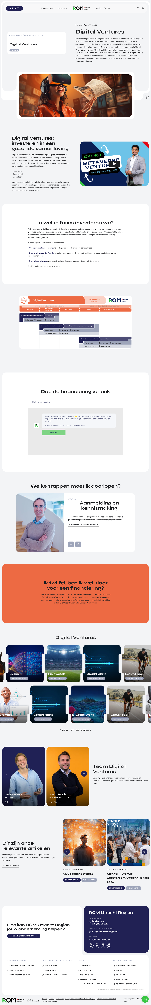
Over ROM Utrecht (126, 966)
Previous (6, 774)
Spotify (109, 945)
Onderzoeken (88, 979)
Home (79, 25)
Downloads (86, 975)
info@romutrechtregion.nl (105, 931)
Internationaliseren (56, 975)
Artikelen (85, 966)
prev (71, 544)
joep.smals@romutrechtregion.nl (50, 802)
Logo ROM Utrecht (81, 8)
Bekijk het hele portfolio (76, 730)
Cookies (44, 999)
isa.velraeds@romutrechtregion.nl (6, 802)
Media (98, 8)
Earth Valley (16, 970)
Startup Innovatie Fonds (41, 253)
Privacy (51, 999)
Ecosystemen (47, 8)
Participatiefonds (38, 261)
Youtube (103, 945)
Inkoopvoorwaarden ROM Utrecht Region (80, 999)
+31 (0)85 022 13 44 (101, 939)
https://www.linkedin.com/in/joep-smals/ (55, 802)
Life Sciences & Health (21, 966)
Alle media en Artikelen (93, 984)
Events (107, 8)
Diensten (61, 8)
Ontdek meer (12, 866)
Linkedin (97, 945)
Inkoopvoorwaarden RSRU (106, 999)
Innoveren (51, 966)
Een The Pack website (49, 1001)
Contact (120, 975)
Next (84, 774)
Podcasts (85, 970)
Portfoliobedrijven (127, 984)
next (78, 544)
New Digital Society (20, 975)
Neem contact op (23, 936)
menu (13, 8)
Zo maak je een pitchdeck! (85, 525)
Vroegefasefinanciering (41, 248)
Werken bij (122, 979)
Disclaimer (60, 999)
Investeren (51, 970)
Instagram (91, 945)
